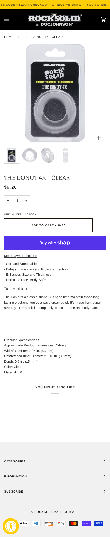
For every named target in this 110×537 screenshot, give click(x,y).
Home (9, 36)
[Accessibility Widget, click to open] (11, 526)
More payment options (20, 256)
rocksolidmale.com (52, 511)
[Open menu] (11, 19)
